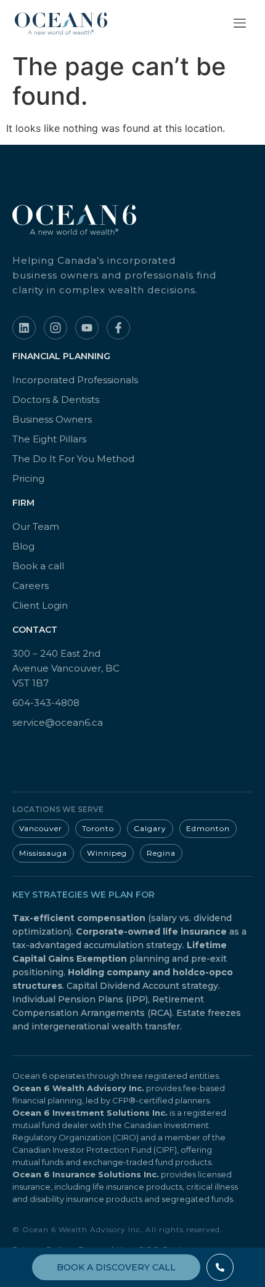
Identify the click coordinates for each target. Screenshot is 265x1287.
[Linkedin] (24, 327)
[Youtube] (87, 327)
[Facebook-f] (118, 327)
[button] (239, 23)
